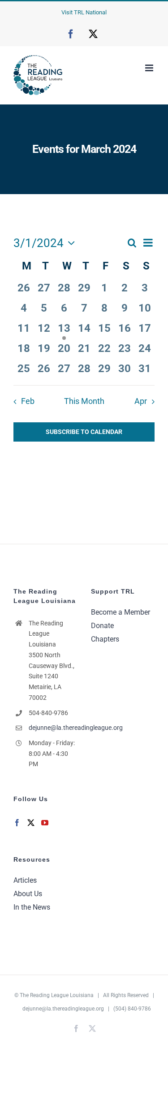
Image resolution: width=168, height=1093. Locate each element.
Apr (140, 401)
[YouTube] (44, 822)
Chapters (105, 639)
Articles (25, 880)
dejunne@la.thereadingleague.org (53, 727)
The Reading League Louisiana (57, 995)
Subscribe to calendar (84, 431)
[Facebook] (17, 822)
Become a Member (120, 612)
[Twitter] (30, 822)
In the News (31, 907)
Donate (102, 625)
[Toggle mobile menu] (150, 68)
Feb (27, 401)
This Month (84, 401)
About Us (27, 893)
